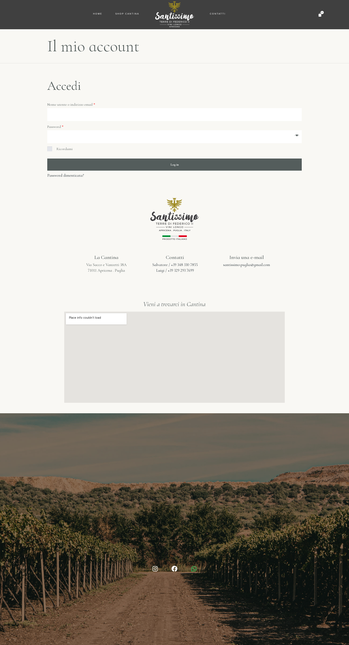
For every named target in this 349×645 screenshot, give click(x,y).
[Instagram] (155, 568)
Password (55, 126)
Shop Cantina (127, 14)
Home (97, 14)
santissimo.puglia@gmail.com (246, 264)
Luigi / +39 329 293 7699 (175, 270)
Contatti (218, 14)
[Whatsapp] (194, 568)
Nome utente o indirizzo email (71, 104)
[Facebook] (174, 568)
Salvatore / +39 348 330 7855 (175, 264)
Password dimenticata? (65, 175)
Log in (174, 165)
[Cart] (320, 15)
